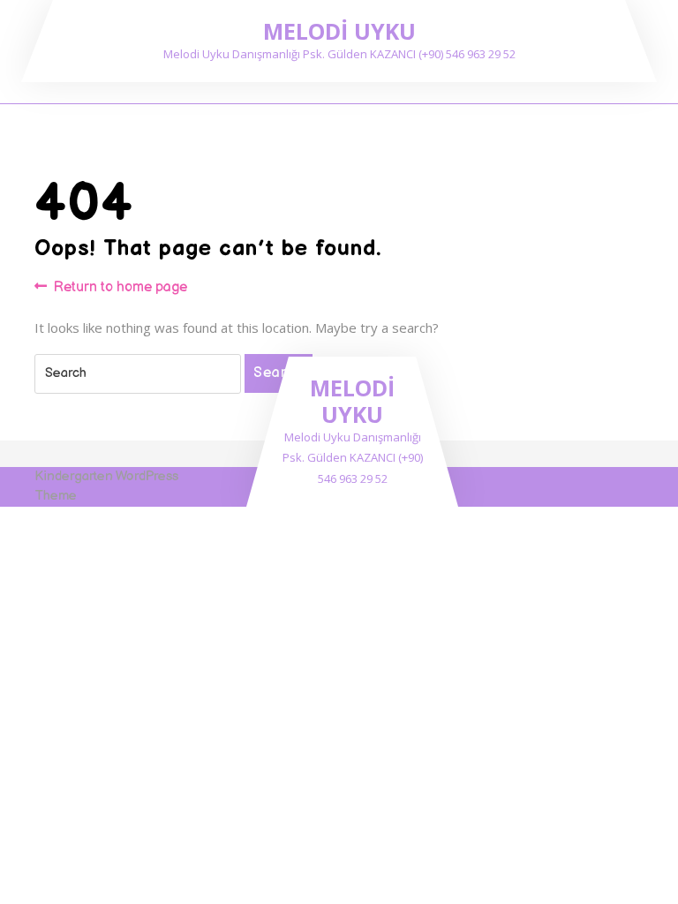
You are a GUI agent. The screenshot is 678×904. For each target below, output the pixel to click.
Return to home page (120, 288)
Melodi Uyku (339, 31)
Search (278, 373)
